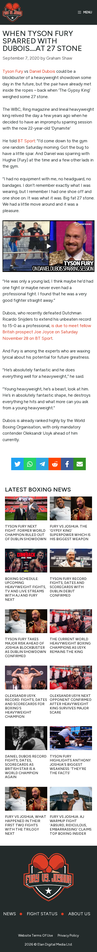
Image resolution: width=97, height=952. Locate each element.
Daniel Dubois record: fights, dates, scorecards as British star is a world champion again (26, 766)
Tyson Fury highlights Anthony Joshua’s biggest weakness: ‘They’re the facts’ (70, 764)
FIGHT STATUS (42, 913)
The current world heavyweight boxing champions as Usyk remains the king (70, 645)
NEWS (9, 913)
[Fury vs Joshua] (12, 12)
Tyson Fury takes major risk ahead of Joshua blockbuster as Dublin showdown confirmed (25, 647)
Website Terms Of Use (35, 935)
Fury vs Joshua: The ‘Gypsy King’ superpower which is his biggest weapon (70, 532)
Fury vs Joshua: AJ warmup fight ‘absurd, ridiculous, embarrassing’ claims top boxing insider (71, 825)
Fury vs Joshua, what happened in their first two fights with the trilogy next (25, 825)
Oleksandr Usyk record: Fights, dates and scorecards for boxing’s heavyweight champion (26, 706)
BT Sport (26, 140)
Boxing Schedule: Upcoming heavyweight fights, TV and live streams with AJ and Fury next (25, 589)
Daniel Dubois (42, 71)
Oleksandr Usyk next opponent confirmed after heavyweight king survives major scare (71, 704)
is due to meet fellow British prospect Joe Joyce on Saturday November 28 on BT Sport (46, 332)
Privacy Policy (68, 935)
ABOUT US (79, 913)
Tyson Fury (12, 71)
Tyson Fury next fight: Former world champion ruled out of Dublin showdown (25, 532)
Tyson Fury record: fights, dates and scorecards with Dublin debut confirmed (68, 587)
